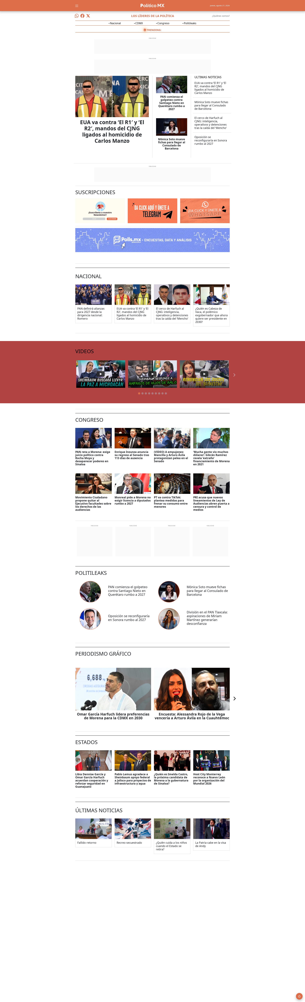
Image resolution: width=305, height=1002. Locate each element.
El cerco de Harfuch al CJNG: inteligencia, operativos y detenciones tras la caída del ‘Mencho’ (210, 123)
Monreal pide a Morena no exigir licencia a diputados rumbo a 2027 (133, 500)
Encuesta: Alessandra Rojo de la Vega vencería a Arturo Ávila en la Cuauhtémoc (192, 716)
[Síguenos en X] (88, 16)
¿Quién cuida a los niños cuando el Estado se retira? (171, 846)
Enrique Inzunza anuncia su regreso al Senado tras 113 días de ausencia (132, 455)
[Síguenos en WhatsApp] (77, 16)
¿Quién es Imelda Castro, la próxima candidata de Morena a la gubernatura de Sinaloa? (171, 778)
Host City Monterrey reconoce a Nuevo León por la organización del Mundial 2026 (209, 778)
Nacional (115, 23)
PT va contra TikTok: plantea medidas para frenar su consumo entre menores (171, 501)
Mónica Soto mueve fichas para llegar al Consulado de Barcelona (171, 143)
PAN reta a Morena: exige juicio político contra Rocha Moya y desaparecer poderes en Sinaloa (92, 458)
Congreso (163, 23)
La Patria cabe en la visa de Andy (210, 844)
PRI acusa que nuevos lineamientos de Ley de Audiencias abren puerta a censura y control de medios (211, 503)
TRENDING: (154, 30)
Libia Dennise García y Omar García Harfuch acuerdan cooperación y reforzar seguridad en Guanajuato (91, 780)
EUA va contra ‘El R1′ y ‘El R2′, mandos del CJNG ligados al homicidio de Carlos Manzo (112, 131)
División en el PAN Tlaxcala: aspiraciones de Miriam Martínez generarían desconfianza (207, 618)
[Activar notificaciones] (299, 996)
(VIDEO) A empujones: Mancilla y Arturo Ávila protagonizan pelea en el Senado (171, 456)
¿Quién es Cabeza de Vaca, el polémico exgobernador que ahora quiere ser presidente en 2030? (211, 315)
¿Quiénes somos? (221, 15)
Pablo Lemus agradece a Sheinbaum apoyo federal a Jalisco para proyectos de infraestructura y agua (133, 778)
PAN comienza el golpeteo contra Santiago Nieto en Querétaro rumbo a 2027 (171, 103)
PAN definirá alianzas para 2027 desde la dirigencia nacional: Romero (90, 313)
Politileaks (190, 23)
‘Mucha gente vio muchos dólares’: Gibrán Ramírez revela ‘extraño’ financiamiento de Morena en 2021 (211, 458)
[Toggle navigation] (76, 5)
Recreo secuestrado (129, 843)
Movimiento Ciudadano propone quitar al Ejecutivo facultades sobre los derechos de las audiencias (93, 503)
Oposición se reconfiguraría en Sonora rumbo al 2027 (210, 140)
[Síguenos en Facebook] (82, 16)
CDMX (139, 23)
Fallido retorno (86, 843)
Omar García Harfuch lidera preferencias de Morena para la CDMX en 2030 (113, 716)
